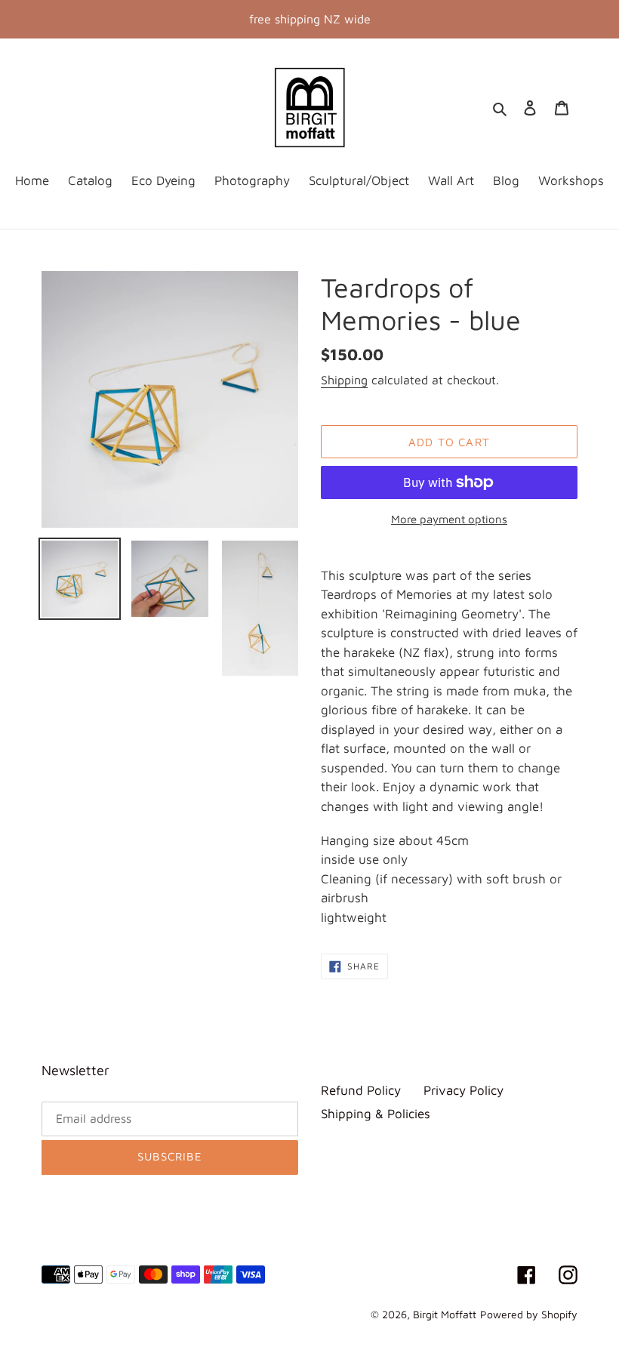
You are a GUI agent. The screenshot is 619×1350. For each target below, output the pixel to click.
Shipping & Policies (375, 1113)
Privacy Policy (463, 1090)
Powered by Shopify (528, 1314)
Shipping (344, 380)
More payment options (449, 519)
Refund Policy (361, 1090)
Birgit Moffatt (444, 1314)
